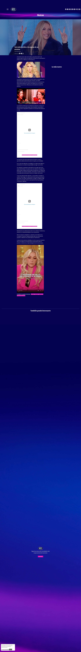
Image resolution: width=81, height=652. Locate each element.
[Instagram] (69, 9)
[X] (67, 9)
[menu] (7, 9)
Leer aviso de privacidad (5, 649)
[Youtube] (71, 9)
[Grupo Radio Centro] (74, 9)
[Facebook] (65, 9)
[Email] (78, 9)
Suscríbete (40, 556)
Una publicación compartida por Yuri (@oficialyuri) (29, 226)
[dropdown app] (76, 9)
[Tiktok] (72, 9)
